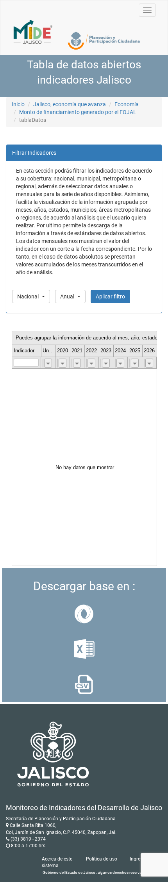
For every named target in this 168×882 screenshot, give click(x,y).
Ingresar (138, 859)
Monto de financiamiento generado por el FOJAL (77, 112)
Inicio (18, 104)
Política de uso (101, 859)
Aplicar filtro (110, 296)
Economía (126, 104)
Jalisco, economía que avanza (69, 104)
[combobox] (48, 363)
